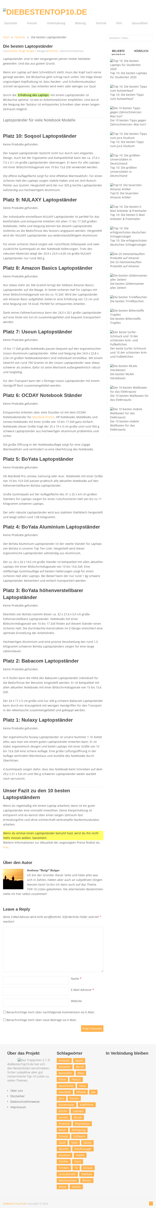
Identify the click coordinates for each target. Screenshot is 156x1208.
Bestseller (65, 1073)
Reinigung (79, 1130)
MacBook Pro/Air (43, 417)
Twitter (118, 1061)
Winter (86, 1180)
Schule (63, 1136)
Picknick (64, 1124)
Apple (79, 1060)
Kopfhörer (87, 1105)
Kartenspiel (66, 1105)
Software (79, 1136)
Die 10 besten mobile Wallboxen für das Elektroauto (124, 425)
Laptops (78, 1111)
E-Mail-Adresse (82, 990)
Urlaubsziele (67, 1174)
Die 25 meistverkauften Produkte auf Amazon (126, 264)
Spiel (74, 1142)
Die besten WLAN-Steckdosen (122, 376)
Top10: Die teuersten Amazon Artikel (124, 195)
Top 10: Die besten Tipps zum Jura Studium (127, 144)
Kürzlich (141, 51)
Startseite (10, 23)
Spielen (64, 1149)
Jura (61, 1098)
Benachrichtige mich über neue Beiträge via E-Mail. (41, 1020)
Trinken (64, 1168)
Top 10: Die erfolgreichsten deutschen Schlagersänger (128, 242)
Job (93, 1092)
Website (76, 1001)
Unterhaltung (56, 23)
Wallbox (86, 1174)
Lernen (63, 1117)
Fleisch (76, 1079)
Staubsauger (83, 1149)
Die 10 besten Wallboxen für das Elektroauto (129, 398)
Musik (78, 1117)
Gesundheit (140, 23)
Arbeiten (64, 1067)
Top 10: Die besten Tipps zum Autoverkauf (127, 97)
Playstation (82, 1124)
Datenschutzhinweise (25, 1102)
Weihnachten (68, 1180)
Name (76, 978)
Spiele (87, 1142)
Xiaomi (76, 1187)
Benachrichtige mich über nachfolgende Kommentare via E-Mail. (50, 1012)
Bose (81, 1073)
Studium (64, 1155)
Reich (62, 1130)
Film (119, 23)
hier (6, 847)
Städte (80, 1155)
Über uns (16, 1091)
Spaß (62, 1142)
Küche (63, 1111)
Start (6, 37)
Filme (62, 1079)
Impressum (18, 1107)
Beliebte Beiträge (118, 53)
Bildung (80, 23)
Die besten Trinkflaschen (127, 301)
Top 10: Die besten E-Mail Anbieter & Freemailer (127, 217)
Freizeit (32, 23)
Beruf (79, 1067)
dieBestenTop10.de (14, 1203)
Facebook (110, 1061)
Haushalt (65, 1092)
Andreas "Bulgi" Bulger (21, 51)
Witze (62, 1187)
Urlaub (88, 1168)
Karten (74, 1098)
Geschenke (66, 1086)
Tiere (77, 1161)
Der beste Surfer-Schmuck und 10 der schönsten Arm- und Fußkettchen (128, 352)
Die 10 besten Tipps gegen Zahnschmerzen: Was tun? (128, 122)
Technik (101, 23)
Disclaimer (17, 1096)
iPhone (81, 1092)
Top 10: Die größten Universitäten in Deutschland (123, 172)
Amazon (64, 1060)
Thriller (64, 1161)
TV (76, 1168)
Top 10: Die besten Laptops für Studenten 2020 (128, 75)
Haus (82, 1086)
